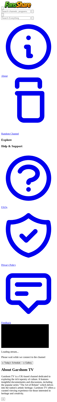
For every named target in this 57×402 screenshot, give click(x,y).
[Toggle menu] (2, 8)
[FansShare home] (18, 8)
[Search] (32, 11)
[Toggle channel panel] (2, 14)
